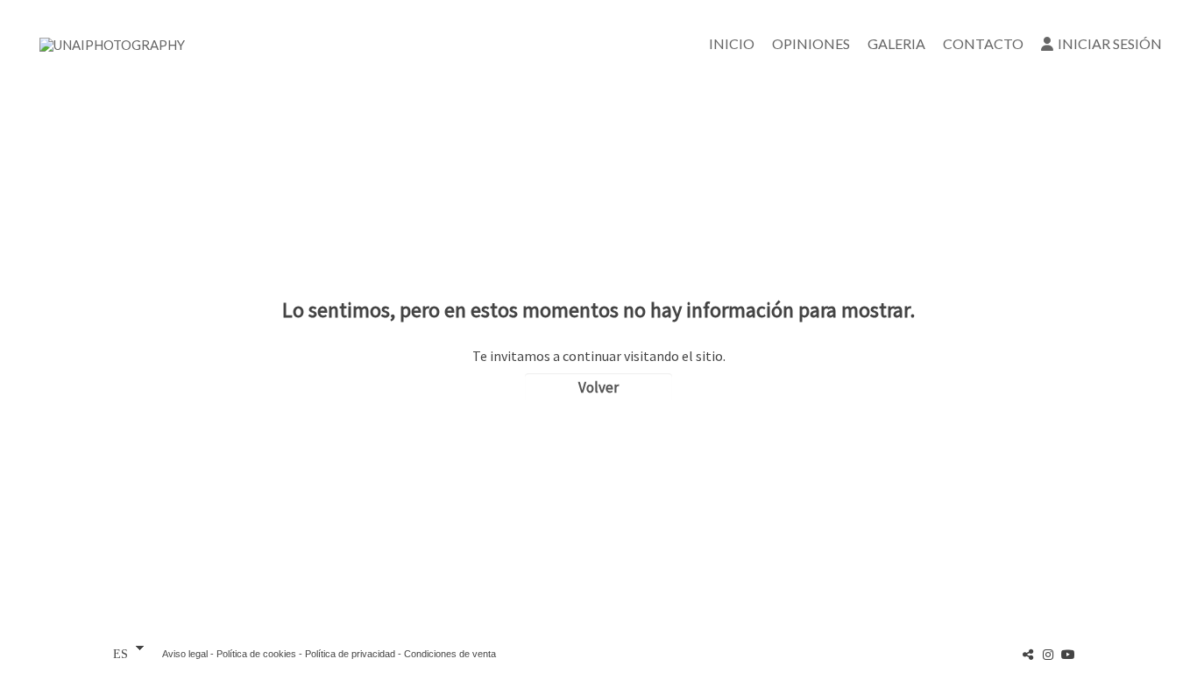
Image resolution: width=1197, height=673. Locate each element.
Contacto (983, 43)
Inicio (731, 43)
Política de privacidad (350, 653)
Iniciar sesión (1110, 43)
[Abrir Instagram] (1048, 654)
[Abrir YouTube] (1068, 654)
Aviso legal (185, 653)
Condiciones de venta (450, 653)
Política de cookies (256, 653)
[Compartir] (1028, 654)
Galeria (896, 43)
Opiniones (811, 43)
